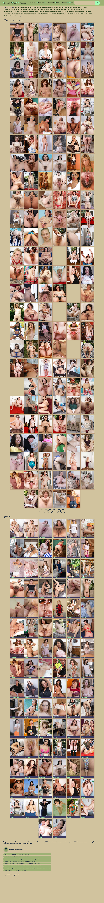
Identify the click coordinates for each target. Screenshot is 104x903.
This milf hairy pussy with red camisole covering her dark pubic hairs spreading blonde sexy (28, 868)
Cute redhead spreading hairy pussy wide (15, 870)
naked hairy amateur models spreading (79, 11)
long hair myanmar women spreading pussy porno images (75, 13)
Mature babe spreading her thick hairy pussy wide (17, 854)
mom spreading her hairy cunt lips (33, 11)
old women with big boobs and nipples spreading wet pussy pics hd (24, 9)
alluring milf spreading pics (12, 16)
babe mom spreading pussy (75, 9)
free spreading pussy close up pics (55, 11)
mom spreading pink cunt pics (13, 11)
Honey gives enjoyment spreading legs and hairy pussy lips (20, 861)
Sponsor (41, 2)
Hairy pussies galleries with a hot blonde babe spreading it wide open (22, 863)
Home (33, 2)
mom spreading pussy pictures (77, 7)
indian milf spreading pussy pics (56, 9)
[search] (97, 3)
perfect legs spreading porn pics (47, 13)
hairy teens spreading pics (12, 13)
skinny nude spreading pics (23, 7)
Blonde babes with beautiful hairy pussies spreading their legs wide (22, 859)
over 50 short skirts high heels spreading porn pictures (50, 7)
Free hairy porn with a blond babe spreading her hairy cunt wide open (23, 865)
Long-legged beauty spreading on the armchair (17, 856)
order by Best (53, 2)
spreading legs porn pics (28, 13)
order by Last (67, 2)
